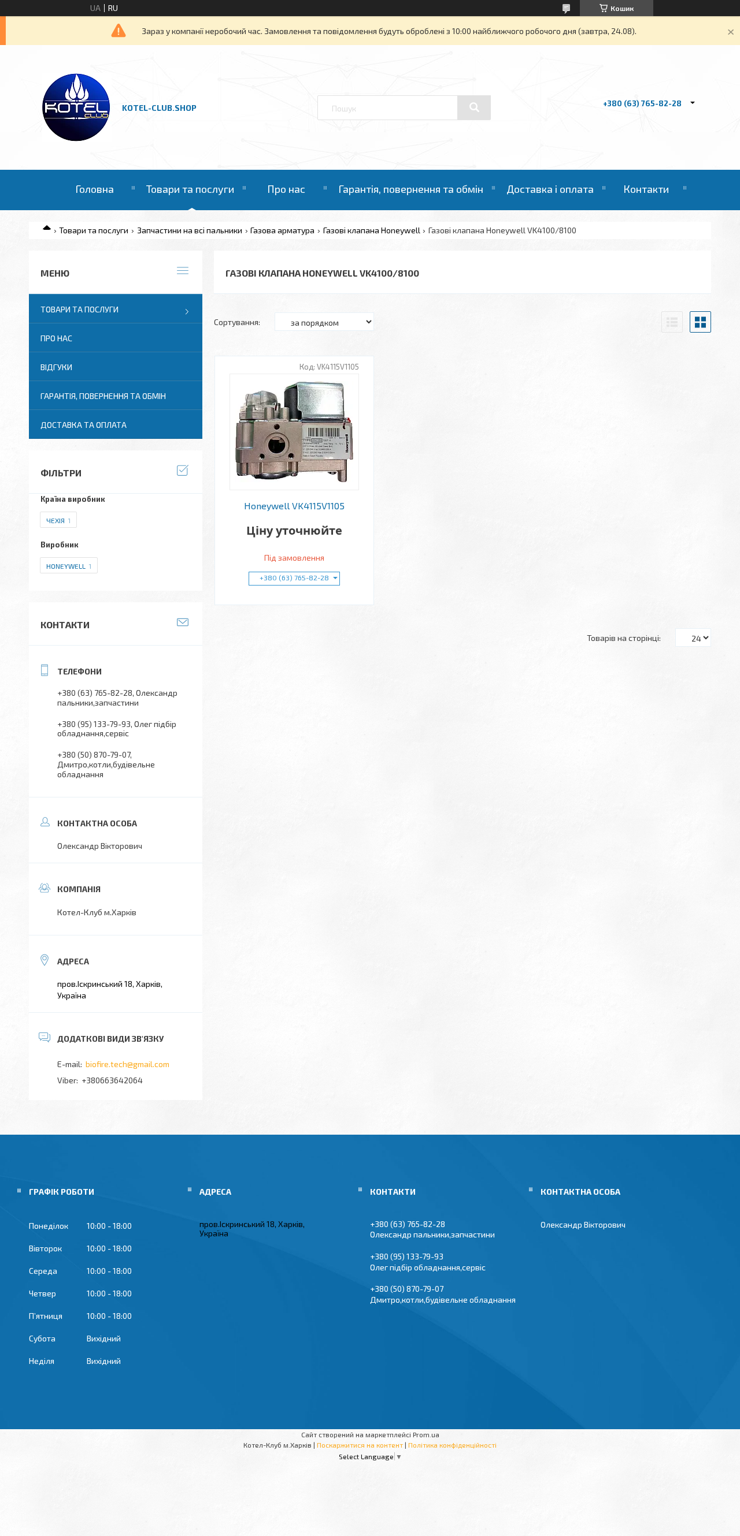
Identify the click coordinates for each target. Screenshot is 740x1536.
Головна (94, 188)
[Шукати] (474, 107)
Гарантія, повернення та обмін (410, 188)
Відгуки (56, 367)
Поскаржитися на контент (360, 1445)
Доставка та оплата (83, 425)
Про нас (286, 188)
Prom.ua (426, 1434)
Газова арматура (282, 230)
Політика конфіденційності (452, 1445)
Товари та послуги (190, 188)
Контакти (646, 188)
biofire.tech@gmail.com (127, 1064)
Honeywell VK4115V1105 (294, 506)
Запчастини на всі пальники (189, 230)
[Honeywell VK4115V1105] (295, 432)
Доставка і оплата (550, 188)
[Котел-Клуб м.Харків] (77, 139)
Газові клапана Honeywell (371, 230)
